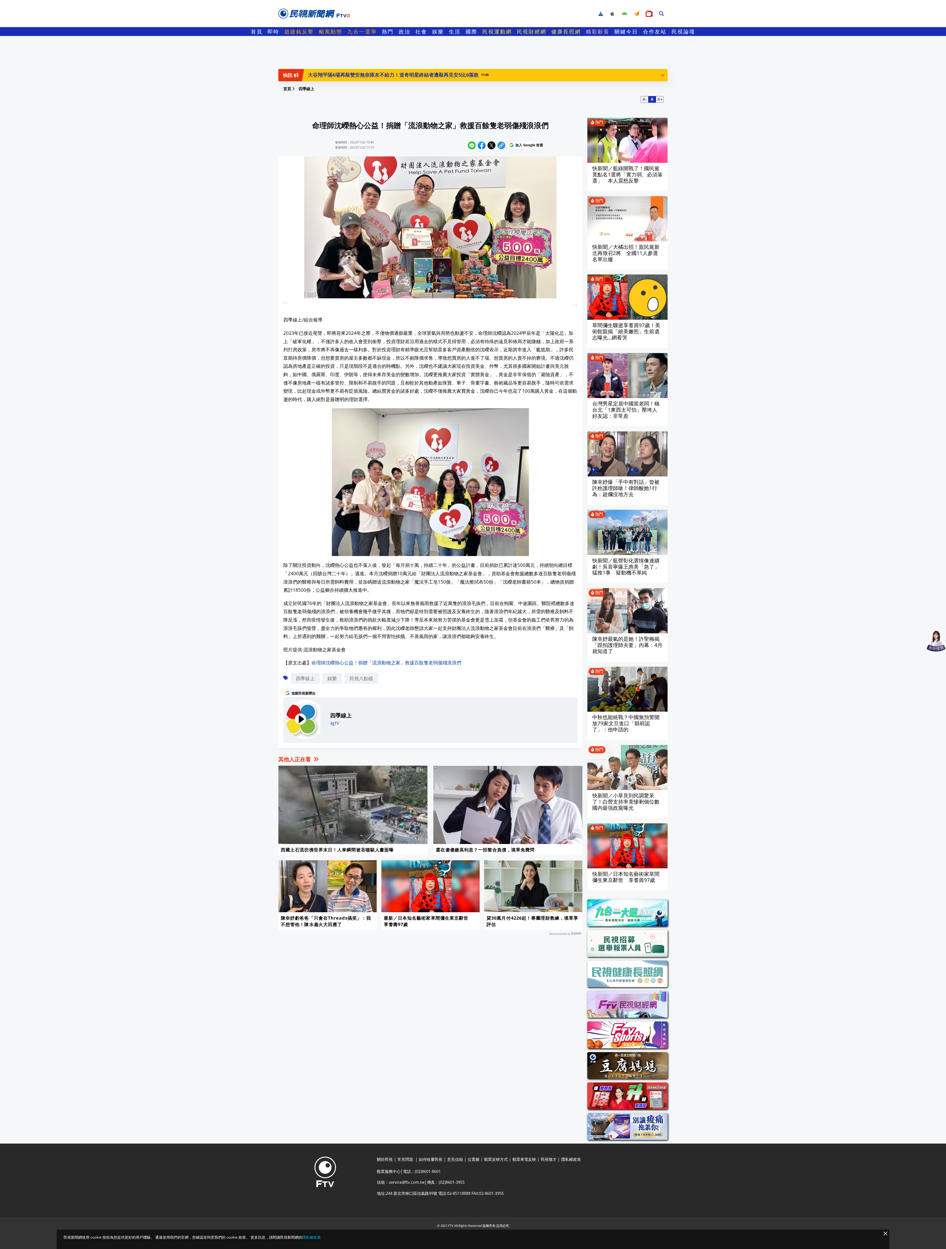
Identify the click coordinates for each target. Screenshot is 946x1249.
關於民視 (385, 1159)
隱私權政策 (571, 1159)
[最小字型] (644, 99)
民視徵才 (549, 1159)
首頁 (257, 31)
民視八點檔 (361, 678)
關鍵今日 (626, 31)
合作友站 (655, 31)
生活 (455, 31)
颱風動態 (330, 31)
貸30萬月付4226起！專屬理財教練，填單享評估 (532, 921)
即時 (273, 31)
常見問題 (405, 1159)
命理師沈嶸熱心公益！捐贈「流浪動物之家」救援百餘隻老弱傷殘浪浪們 (386, 662)
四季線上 (305, 678)
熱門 (388, 31)
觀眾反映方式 (496, 1159)
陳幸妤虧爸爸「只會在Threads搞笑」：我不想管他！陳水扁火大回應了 (326, 921)
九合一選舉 (362, 31)
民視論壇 (683, 31)
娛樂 (438, 31)
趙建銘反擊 (299, 31)
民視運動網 (497, 31)
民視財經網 (531, 31)
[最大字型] (660, 99)
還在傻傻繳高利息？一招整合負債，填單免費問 (485, 849)
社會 (421, 31)
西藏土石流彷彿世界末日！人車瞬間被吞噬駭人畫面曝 (337, 849)
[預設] (652, 99)
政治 (404, 31)
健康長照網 (566, 31)
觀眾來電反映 (524, 1159)
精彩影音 (597, 31)
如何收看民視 (430, 1159)
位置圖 (473, 1159)
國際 (471, 31)
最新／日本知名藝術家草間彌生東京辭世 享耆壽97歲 (428, 921)
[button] (663, 75)
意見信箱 (455, 1159)
